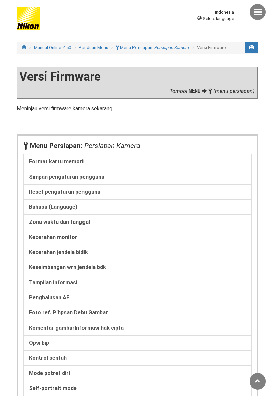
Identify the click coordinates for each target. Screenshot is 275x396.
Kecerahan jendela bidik (58, 252)
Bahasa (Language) (53, 207)
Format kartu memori (56, 161)
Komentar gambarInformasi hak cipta (76, 328)
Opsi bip (39, 343)
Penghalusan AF (49, 297)
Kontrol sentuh (48, 358)
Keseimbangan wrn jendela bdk (67, 267)
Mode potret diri (49, 373)
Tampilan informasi (53, 282)
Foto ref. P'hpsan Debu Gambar (68, 312)
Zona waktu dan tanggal (59, 222)
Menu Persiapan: (152, 47)
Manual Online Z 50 (52, 47)
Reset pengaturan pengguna (64, 192)
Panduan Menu (93, 47)
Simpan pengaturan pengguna (66, 177)
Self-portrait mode (53, 388)
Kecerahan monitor (53, 237)
